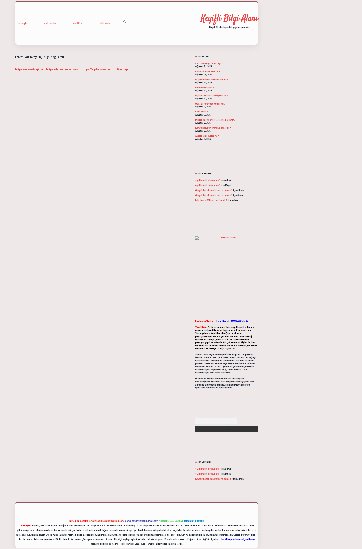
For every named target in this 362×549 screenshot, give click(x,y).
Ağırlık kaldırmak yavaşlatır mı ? (211, 95)
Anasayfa (22, 23)
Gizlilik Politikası (50, 23)
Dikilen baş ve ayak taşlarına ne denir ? (215, 120)
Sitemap (122, 69)
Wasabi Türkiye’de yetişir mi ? (210, 103)
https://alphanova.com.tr (99, 69)
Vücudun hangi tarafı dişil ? (209, 63)
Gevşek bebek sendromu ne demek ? (214, 190)
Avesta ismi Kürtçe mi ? (207, 136)
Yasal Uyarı (78, 23)
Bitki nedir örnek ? (204, 87)
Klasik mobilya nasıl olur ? (208, 71)
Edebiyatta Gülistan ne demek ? (211, 200)
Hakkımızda (104, 23)
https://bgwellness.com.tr (63, 69)
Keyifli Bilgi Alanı (229, 19)
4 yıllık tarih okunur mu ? (207, 180)
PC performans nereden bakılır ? (211, 79)
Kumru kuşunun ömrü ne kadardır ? (213, 128)
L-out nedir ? (201, 111)
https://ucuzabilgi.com (30, 69)
